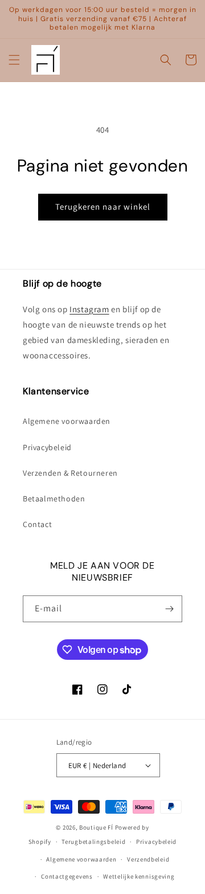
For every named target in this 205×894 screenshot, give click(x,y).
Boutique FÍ (96, 827)
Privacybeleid (47, 447)
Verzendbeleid (148, 859)
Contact (37, 524)
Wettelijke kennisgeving (138, 876)
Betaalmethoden (54, 498)
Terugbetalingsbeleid (93, 842)
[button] (14, 59)
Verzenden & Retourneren (70, 473)
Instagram (89, 309)
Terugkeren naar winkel (102, 206)
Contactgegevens (67, 876)
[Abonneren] (169, 608)
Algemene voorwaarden (66, 421)
